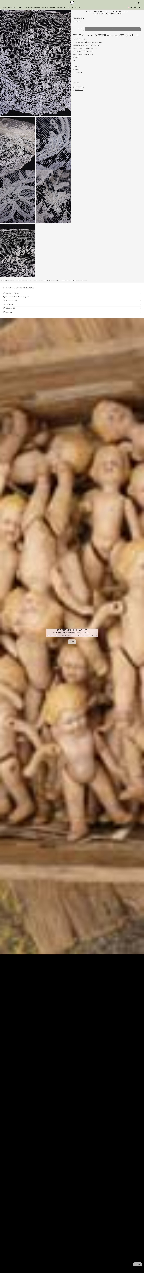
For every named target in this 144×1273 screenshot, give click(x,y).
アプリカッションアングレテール (118, 35)
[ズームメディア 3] (53, 143)
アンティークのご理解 (11, 300)
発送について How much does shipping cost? (17, 297)
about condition (9, 304)
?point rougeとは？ (10, 308)
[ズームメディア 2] (17, 143)
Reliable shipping (80, 87)
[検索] (139, 7)
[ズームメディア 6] (17, 250)
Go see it (72, 641)
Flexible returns (79, 90)
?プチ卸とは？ (9, 312)
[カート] (139, 3)
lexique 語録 (76, 82)
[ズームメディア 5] (53, 196)
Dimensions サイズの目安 (12, 293)
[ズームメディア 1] (35, 63)
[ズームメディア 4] (17, 196)
